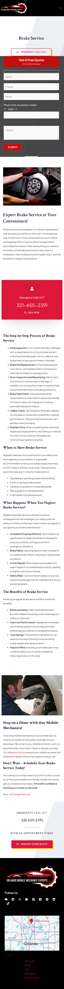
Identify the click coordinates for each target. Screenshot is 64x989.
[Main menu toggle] (60, 8)
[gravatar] (47, 899)
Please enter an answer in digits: (20, 107)
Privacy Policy (32, 977)
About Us (29, 961)
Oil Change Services (19, 794)
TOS (27, 969)
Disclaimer (30, 973)
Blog (27, 965)
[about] (8, 903)
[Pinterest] (33, 899)
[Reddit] (54, 899)
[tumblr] (40, 899)
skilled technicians (17, 752)
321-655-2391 (32, 305)
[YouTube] (6, 899)
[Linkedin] (12, 899)
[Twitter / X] (19, 899)
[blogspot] (26, 899)
